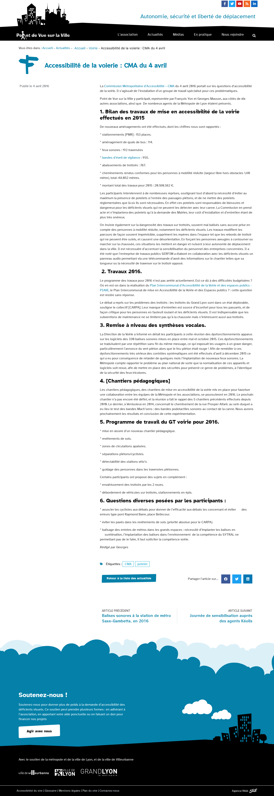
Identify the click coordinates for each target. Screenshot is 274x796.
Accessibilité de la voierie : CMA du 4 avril (133, 48)
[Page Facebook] (224, 4)
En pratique (203, 34)
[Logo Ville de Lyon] (65, 772)
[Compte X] (232, 4)
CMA (128, 564)
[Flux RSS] (247, 4)
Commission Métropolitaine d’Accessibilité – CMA (139, 86)
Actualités (155, 34)
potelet (142, 564)
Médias (178, 34)
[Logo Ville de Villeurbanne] (34, 772)
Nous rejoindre (233, 34)
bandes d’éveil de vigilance (121, 157)
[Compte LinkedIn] (254, 4)
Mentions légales (69, 790)
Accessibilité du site (30, 790)
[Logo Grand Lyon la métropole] (99, 772)
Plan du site (89, 790)
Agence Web (240, 790)
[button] (254, 35)
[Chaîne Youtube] (239, 4)
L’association (128, 34)
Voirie (93, 48)
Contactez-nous (109, 790)
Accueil (47, 48)
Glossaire (51, 790)
